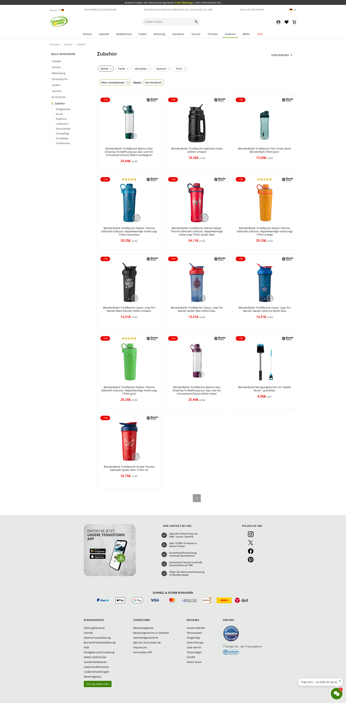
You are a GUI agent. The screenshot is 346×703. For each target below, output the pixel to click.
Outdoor (178, 34)
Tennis (87, 34)
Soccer (196, 34)
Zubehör (60, 103)
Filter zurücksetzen (113, 82)
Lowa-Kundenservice (96, 667)
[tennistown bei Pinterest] (252, 561)
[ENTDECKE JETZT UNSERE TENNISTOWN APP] (110, 575)
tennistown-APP (142, 652)
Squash (104, 34)
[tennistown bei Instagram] (252, 536)
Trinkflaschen (63, 143)
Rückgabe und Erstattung (99, 652)
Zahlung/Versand (94, 628)
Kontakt (88, 632)
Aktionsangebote (143, 628)
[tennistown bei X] (252, 544)
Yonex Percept (195, 642)
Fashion (230, 34)
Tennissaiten (194, 632)
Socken (56, 85)
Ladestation (62, 123)
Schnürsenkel (63, 128)
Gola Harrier (194, 647)
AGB (86, 647)
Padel (143, 34)
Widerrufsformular (95, 657)
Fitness (213, 34)
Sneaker (56, 61)
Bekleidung (59, 73)
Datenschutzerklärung (97, 637)
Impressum (140, 647)
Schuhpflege (62, 133)
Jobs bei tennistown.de (147, 642)
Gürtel (59, 114)
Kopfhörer (61, 118)
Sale (260, 34)
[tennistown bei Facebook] (252, 553)
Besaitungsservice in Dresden (151, 632)
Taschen (57, 91)
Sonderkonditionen (95, 662)
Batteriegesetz (92, 676)
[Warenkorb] (294, 22)
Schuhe (56, 67)
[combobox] (58, 10)
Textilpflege (62, 138)
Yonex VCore (194, 662)
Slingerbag (193, 637)
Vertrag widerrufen (97, 684)
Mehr (246, 34)
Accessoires (59, 97)
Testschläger (194, 652)
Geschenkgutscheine (145, 637)
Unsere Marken (196, 628)
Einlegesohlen (63, 109)
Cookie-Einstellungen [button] (96, 671)
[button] (278, 22)
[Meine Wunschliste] (286, 22)
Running (159, 34)
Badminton (124, 34)
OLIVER (191, 657)
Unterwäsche (60, 79)
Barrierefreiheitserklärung (100, 642)
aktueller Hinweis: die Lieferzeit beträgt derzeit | (173, 2)
